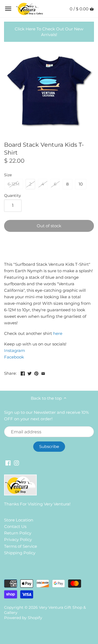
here (57, 333)
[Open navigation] (8, 9)
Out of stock (49, 225)
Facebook (14, 357)
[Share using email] (43, 372)
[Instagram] (16, 462)
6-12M (13, 184)
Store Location (18, 520)
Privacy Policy (18, 539)
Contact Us (15, 526)
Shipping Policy (19, 552)
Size (8, 175)
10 (81, 184)
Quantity (12, 195)
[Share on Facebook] (23, 372)
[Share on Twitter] (29, 372)
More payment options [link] (49, 252)
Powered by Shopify (23, 618)
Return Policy (17, 533)
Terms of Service (20, 546)
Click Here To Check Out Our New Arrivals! (49, 31)
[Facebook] (8, 462)
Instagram (14, 350)
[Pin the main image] (36, 372)
